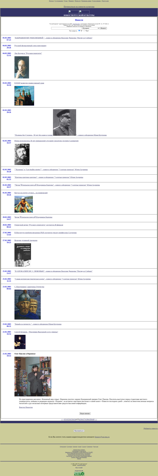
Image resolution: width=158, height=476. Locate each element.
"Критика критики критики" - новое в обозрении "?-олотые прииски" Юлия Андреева (48, 177)
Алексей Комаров (81, 465)
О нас (66, 1)
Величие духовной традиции (25, 240)
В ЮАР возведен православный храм (29, 83)
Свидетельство (76, 23)
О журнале (69, 446)
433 (71, 419)
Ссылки (84, 446)
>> (96, 419)
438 (86, 419)
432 (68, 419)
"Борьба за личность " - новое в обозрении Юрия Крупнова (37, 324)
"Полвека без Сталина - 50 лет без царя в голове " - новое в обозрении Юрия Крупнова (60, 135)
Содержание (59, 1)
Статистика (89, 446)
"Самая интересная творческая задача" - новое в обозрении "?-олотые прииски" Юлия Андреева (52, 279)
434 (74, 419)
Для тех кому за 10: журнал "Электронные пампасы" (79, 456)
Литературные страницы (79, 449)
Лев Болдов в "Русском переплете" (28, 53)
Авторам (75, 446)
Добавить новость (150, 428)
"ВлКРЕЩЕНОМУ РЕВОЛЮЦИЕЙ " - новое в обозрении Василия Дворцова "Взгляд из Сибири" (53, 38)
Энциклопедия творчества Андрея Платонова (79, 454)
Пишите (71, 1)
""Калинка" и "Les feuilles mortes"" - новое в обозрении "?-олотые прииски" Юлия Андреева (51, 170)
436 (80, 419)
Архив (79, 446)
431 (65, 419)
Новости (78, 1)
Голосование (96, 1)
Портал (51, 1)
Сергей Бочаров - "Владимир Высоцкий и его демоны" (36, 332)
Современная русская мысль (79, 451)
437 (83, 419)
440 (93, 419)
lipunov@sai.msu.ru (102, 437)
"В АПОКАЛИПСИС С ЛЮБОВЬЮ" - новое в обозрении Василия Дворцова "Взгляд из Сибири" (53, 271)
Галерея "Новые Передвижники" (79, 457)
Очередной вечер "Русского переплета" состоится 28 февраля (38, 225)
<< (62, 419)
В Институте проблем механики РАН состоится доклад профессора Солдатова (45, 233)
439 (90, 419)
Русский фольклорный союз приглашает (30, 46)
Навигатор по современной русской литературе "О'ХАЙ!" (79, 452)
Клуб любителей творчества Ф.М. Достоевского (79, 453)
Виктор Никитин (26, 407)
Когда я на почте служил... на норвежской (31, 193)
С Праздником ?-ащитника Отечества (29, 287)
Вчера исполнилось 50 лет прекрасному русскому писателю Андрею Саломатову (46, 141)
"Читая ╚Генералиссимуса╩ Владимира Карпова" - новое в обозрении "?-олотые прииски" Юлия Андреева (57, 185)
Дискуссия (105, 1)
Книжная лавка (86, 1)
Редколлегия (63, 446)
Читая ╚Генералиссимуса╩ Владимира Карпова (33, 217)
